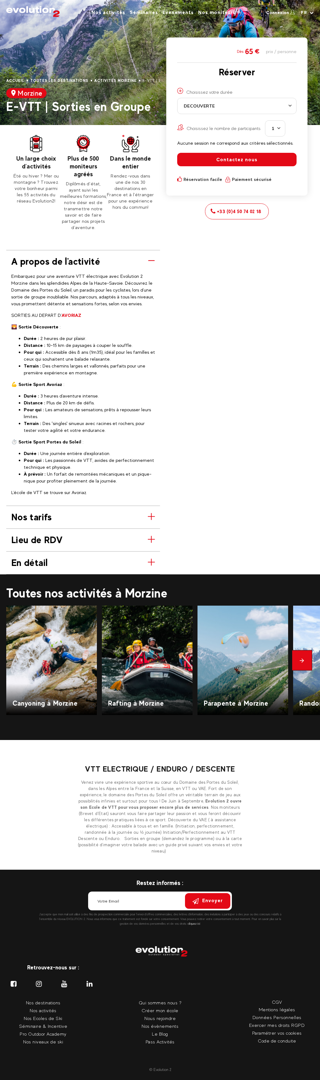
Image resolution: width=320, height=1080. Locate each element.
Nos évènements (160, 1026)
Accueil (15, 80)
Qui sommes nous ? (160, 1002)
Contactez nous (237, 159)
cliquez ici (194, 923)
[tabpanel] (36, 169)
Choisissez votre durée (209, 92)
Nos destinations (43, 1002)
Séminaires (144, 12)
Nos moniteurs (216, 12)
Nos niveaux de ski (43, 1041)
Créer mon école (160, 1010)
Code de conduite (277, 1040)
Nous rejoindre (160, 1018)
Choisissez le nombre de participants (224, 128)
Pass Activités (160, 1041)
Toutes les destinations (59, 80)
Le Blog (160, 1034)
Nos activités (108, 12)
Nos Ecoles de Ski (43, 1018)
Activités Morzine (115, 80)
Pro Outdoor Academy (43, 1034)
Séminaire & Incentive (43, 1026)
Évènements (177, 12)
